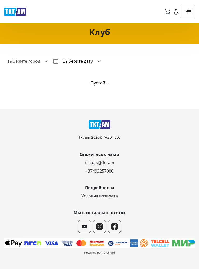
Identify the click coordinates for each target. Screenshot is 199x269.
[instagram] (99, 226)
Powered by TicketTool (99, 252)
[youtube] (84, 226)
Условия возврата (99, 196)
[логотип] (15, 12)
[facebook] (114, 226)
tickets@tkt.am (99, 163)
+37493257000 (99, 171)
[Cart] (167, 12)
